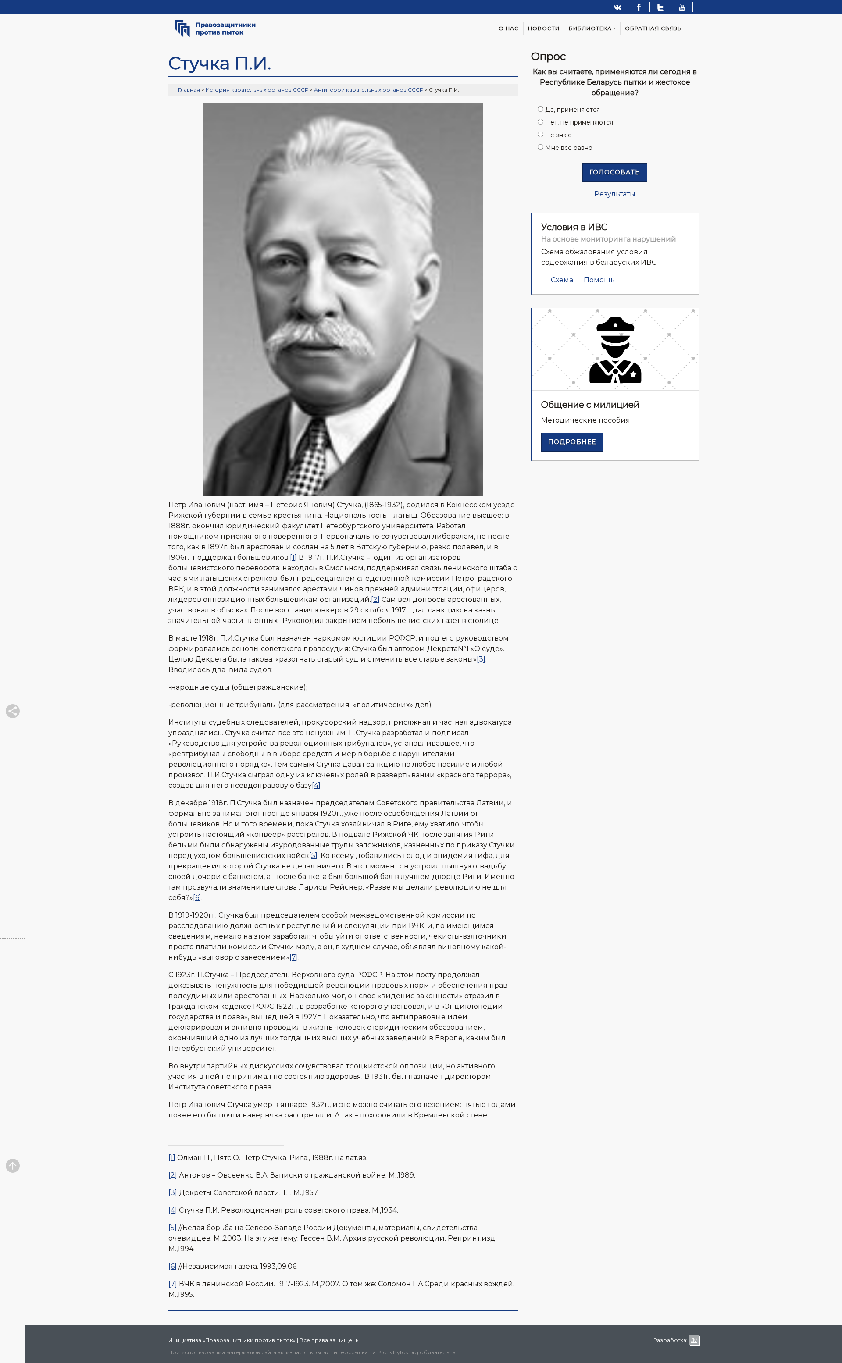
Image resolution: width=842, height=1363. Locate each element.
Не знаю (558, 135)
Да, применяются (572, 110)
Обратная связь (653, 28)
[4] (316, 785)
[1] (293, 557)
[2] (375, 599)
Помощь (599, 280)
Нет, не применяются (579, 122)
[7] (293, 957)
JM (694, 1340)
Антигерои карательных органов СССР (368, 89)
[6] (197, 897)
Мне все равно (568, 148)
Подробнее (572, 442)
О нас (509, 28)
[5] (313, 855)
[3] (481, 659)
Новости (544, 28)
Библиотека (590, 28)
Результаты (614, 194)
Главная (189, 89)
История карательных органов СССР (257, 89)
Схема (562, 280)
